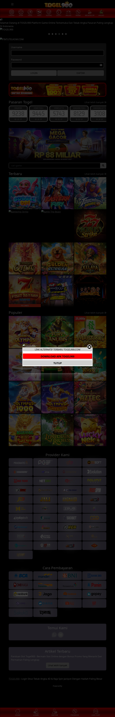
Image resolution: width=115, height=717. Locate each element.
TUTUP (57, 363)
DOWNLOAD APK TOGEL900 (57, 356)
